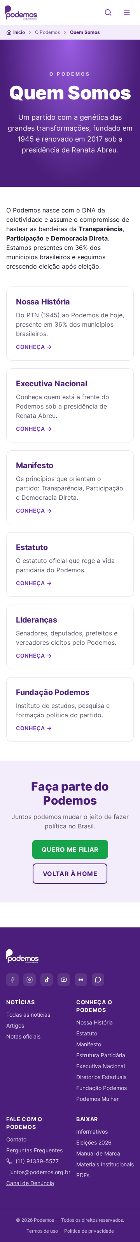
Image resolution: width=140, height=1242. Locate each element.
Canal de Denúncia (30, 1183)
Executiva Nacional (100, 1066)
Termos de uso (42, 1231)
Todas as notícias (28, 1014)
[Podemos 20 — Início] (21, 12)
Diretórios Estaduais (101, 1077)
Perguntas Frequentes (34, 1150)
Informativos (92, 1131)
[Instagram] (29, 979)
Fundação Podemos (101, 1088)
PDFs (82, 1175)
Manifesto (88, 1044)
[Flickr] (81, 979)
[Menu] (126, 12)
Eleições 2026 (94, 1142)
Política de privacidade (89, 1231)
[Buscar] (108, 12)
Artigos (15, 1025)
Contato (16, 1139)
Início (19, 32)
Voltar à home (70, 874)
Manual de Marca (98, 1153)
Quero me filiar (70, 849)
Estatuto (86, 1033)
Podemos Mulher (97, 1098)
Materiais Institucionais (105, 1164)
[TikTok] (46, 979)
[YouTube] (64, 979)
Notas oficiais (23, 1036)
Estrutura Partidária (100, 1055)
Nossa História (94, 1022)
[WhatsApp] (98, 979)
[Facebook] (12, 979)
